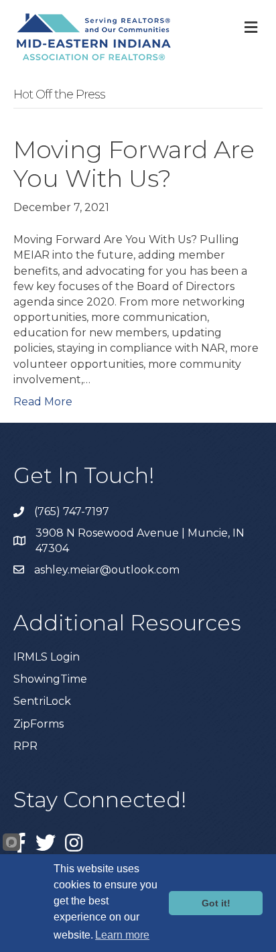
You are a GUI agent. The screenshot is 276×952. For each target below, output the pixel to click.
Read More (42, 401)
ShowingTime (50, 679)
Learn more (122, 935)
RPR (25, 746)
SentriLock (42, 701)
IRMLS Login (46, 657)
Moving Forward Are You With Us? (134, 164)
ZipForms (38, 724)
